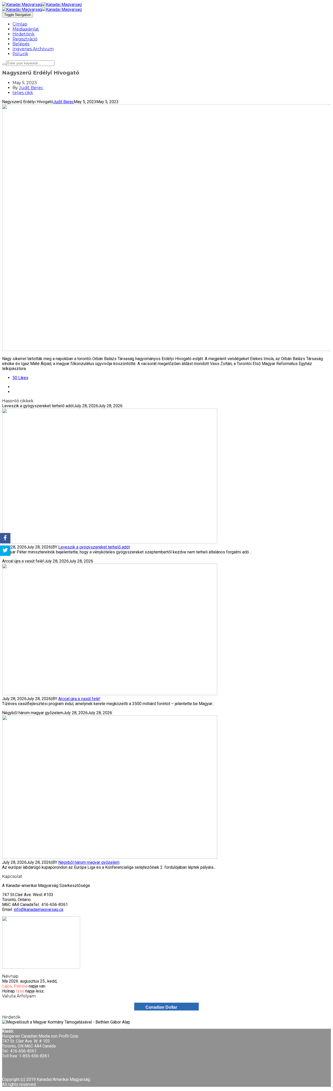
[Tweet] (5, 551)
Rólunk (20, 53)
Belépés (20, 43)
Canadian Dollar (161, 1007)
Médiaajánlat (25, 29)
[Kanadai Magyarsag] (166, 4)
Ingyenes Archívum (33, 48)
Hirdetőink (23, 34)
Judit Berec (31, 87)
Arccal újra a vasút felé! (79, 698)
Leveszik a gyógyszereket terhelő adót (94, 547)
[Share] (5, 538)
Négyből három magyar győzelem (88, 862)
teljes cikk (22, 92)
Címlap (19, 24)
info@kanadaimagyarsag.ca (38, 909)
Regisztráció (24, 38)
